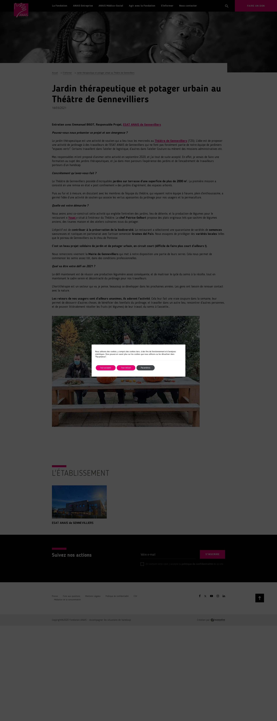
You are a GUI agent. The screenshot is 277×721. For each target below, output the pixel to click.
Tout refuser (126, 368)
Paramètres (145, 368)
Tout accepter (105, 368)
